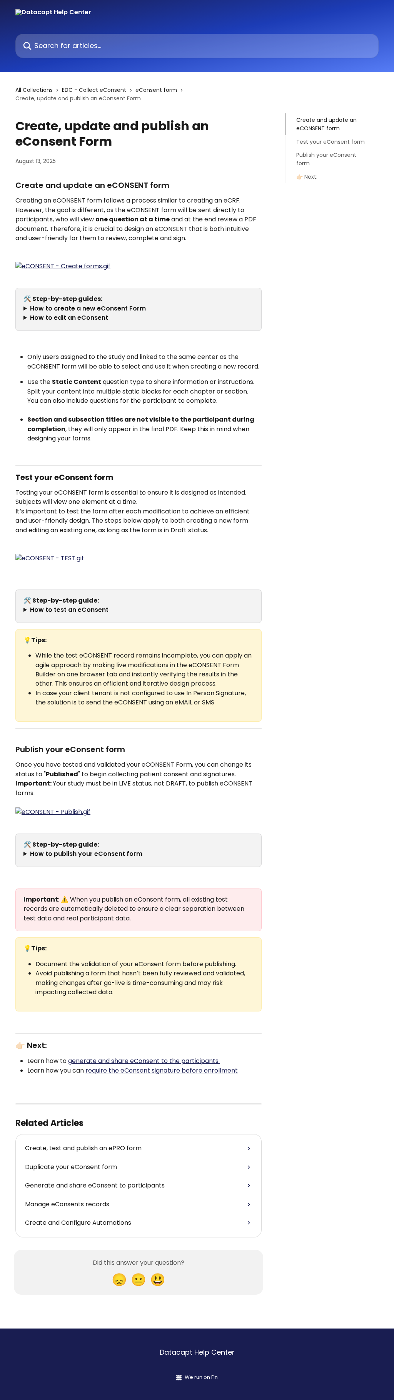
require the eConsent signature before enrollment (161, 1070)
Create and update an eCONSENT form (326, 124)
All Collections (34, 90)
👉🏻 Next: (306, 177)
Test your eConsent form (330, 142)
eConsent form (156, 90)
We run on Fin (201, 1377)
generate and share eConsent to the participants (144, 1060)
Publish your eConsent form (326, 159)
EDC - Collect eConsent (94, 90)
